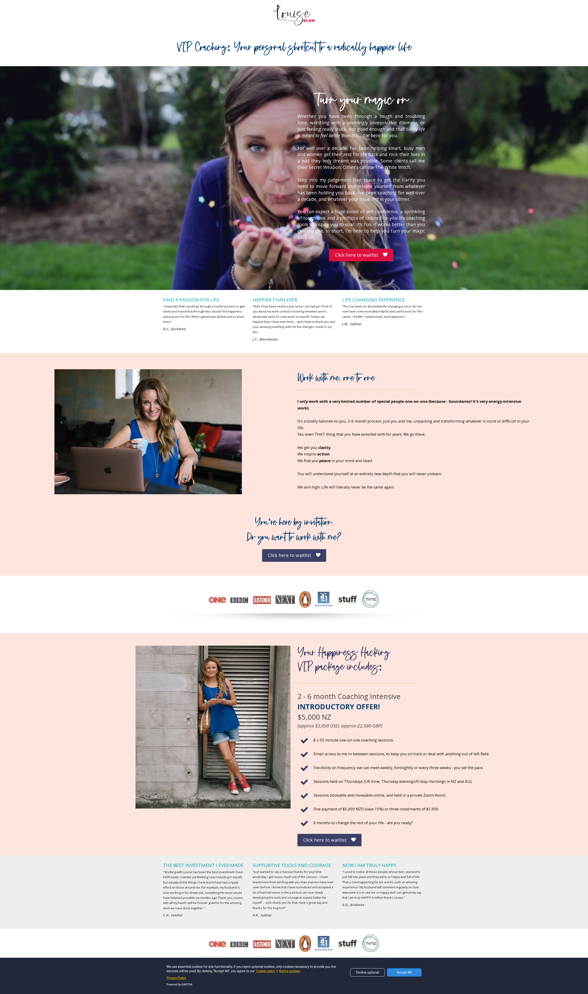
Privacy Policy (176, 978)
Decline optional (367, 972)
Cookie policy (266, 971)
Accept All (404, 972)
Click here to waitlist (356, 255)
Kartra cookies (289, 971)
